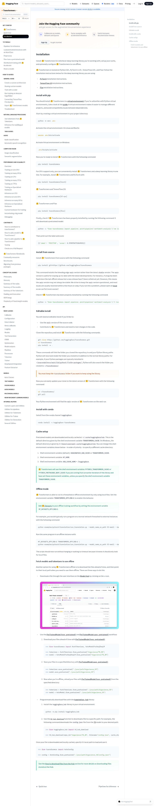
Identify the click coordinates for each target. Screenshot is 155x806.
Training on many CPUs (13, 180)
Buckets (109, 3)
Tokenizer (8, 357)
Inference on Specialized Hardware (13, 205)
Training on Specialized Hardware (13, 188)
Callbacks (8, 315)
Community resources (11, 257)
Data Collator (9, 322)
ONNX (7, 339)
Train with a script (11, 90)
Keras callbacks (10, 325)
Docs (121, 3)
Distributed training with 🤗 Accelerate (14, 64)
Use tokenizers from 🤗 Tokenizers (13, 120)
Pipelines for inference (12, 46)
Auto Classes (9, 377)
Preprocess (8, 56)
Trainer (7, 360)
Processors (9, 353)
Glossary (7, 280)
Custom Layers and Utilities (14, 406)
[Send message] (150, 801)
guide (65, 104)
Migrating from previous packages (12, 265)
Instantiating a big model (13, 213)
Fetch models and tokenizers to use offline (139, 46)
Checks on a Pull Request (14, 248)
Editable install (134, 30)
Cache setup (133, 38)
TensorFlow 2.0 (46, 83)
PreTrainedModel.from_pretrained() (61, 634)
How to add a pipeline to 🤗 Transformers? (15, 240)
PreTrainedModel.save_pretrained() (94, 634)
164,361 (26, 18)
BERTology (8, 298)
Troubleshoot (10, 109)
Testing (7, 245)
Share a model (9, 69)
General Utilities (10, 423)
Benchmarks (8, 261)
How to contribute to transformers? (12, 228)
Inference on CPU (11, 193)
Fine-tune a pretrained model (14, 59)
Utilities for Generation (13, 420)
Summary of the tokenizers (13, 291)
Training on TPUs (11, 184)
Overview (8, 166)
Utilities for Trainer (11, 416)
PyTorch (43, 79)
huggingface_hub (81, 699)
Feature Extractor (11, 367)
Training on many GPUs (13, 173)
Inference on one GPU (13, 197)
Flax (41, 87)
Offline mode (133, 41)
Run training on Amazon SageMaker (13, 94)
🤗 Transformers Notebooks (14, 254)
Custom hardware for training (15, 210)
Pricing (128, 3)
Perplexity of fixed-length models (16, 301)
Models (74, 3)
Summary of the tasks (11, 284)
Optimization (9, 343)
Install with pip (134, 23)
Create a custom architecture (15, 83)
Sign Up (149, 3)
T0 (95, 722)
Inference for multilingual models (14, 126)
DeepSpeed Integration (13, 364)
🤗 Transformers (10, 29)
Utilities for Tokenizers (13, 413)
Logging (7, 329)
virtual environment (76, 101)
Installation (8, 36)
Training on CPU (10, 177)
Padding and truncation (12, 294)
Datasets (85, 3)
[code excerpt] (116, 120)
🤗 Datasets (47, 506)
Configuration (10, 318)
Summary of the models (12, 287)
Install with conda (135, 34)
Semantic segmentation (13, 156)
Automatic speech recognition (15, 143)
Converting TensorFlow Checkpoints (13, 100)
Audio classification (12, 140)
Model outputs (10, 346)
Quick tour (7, 33)
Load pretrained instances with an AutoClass (15, 51)
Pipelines (8, 350)
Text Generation (10, 336)
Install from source (135, 27)
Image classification (12, 153)
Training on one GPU (12, 170)
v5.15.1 (90, 9)
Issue (115, 285)
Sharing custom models (13, 86)
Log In (140, 3)
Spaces (96, 3)
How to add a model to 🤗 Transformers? (14, 234)
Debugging (8, 217)
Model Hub (84, 576)
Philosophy (8, 277)
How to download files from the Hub (60, 763)
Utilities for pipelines (12, 409)
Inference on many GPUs (13, 200)
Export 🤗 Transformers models (16, 105)
